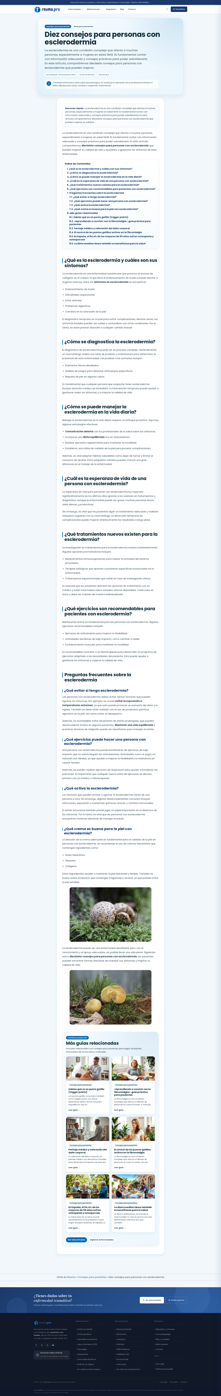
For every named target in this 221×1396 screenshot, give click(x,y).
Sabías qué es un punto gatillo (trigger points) (98, 217)
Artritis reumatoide (84, 1329)
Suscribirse (180, 9)
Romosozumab (122, 1359)
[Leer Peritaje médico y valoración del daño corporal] (87, 1129)
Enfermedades (74, 9)
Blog (122, 9)
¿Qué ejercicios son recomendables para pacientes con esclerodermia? (111, 189)
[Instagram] (47, 1345)
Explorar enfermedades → (141, 2)
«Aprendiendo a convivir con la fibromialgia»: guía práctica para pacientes (132, 1092)
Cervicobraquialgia (163, 1334)
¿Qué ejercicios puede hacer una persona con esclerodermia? (108, 201)
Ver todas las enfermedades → (89, 1369)
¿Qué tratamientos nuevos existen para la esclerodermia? (103, 184)
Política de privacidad (164, 1369)
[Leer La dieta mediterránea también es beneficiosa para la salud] (133, 1186)
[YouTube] (53, 1345)
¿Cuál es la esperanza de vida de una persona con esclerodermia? (108, 180)
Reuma (71, 1277)
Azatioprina (121, 1339)
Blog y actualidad (162, 1339)
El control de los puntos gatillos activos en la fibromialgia (105, 232)
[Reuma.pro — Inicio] (47, 9)
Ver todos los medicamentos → (129, 1369)
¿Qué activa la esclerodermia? (89, 205)
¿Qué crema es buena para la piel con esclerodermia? (103, 209)
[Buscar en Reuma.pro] (167, 9)
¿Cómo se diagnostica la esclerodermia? (92, 172)
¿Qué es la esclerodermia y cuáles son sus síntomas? (99, 168)
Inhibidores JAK (123, 1354)
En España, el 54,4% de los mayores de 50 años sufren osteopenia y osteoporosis (84, 1210)
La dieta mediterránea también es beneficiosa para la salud (107, 243)
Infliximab (120, 1344)
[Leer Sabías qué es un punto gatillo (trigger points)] (87, 1068)
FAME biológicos (123, 1349)
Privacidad (174, 1382)
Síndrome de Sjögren (85, 1364)
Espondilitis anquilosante (87, 1339)
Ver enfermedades (153, 1300)
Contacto (132, 9)
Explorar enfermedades (102, 1240)
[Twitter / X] (41, 1345)
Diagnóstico (111, 9)
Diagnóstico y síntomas (165, 1329)
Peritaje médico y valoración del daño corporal (99, 228)
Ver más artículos (76, 1240)
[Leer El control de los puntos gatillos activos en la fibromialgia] (133, 1129)
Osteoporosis (82, 1354)
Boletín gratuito (177, 1300)
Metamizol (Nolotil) (124, 1329)
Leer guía (74, 1110)
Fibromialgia (82, 1349)
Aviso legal (160, 1364)
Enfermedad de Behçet (86, 1359)
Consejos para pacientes (58, 26)
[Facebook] (36, 1345)
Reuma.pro (48, 1382)
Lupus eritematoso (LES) (87, 1344)
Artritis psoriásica (84, 1334)
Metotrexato (121, 1334)
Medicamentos (93, 9)
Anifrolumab (121, 1364)
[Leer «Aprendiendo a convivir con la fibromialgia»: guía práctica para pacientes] (133, 1068)
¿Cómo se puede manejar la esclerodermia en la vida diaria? (104, 176)
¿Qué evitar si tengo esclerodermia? (93, 197)
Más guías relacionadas (82, 213)
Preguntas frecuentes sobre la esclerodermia (95, 192)
